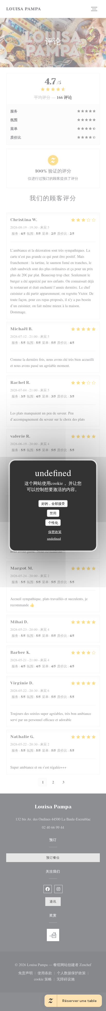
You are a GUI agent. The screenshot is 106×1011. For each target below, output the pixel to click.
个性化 (53, 522)
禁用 (53, 513)
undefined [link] (54, 538)
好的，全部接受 (53, 503)
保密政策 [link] (54, 532)
